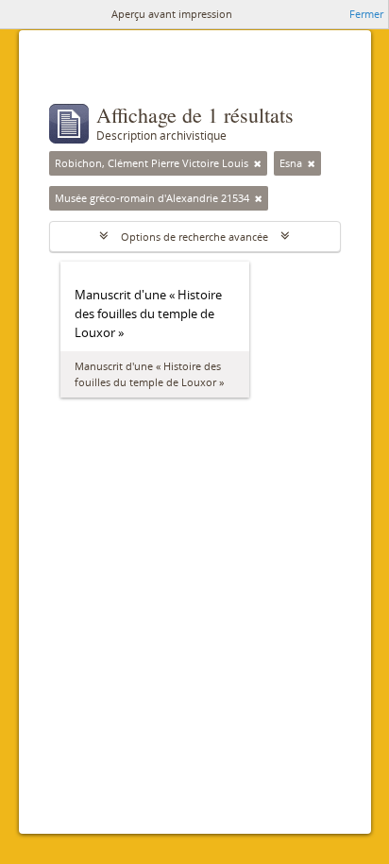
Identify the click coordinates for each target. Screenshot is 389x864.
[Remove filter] (258, 163)
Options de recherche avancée (194, 236)
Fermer (366, 14)
